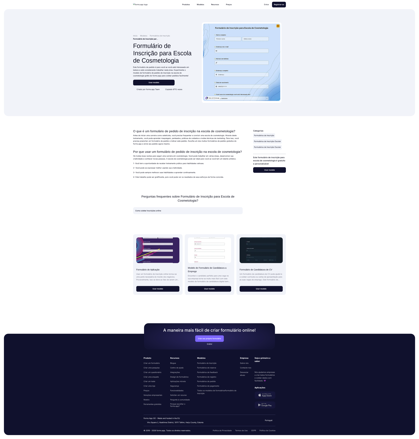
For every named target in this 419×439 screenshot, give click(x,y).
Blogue (173, 363)
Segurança (174, 386)
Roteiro (146, 400)
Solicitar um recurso (178, 395)
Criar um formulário (152, 363)
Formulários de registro (206, 377)
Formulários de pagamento (208, 386)
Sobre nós (244, 363)
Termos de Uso (241, 430)
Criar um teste (149, 381)
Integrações (175, 372)
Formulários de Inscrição (264, 135)
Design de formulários (179, 377)
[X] (266, 367)
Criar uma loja (149, 386)
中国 (268, 414)
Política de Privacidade (222, 430)
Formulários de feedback (207, 372)
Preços (146, 390)
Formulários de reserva (206, 368)
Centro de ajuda (176, 368)
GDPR (253, 430)
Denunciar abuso (244, 373)
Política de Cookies (267, 430)
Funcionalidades (176, 390)
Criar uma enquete (151, 377)
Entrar (266, 4)
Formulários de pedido (206, 381)
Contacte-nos (245, 368)
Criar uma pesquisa (152, 368)
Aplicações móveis (178, 381)
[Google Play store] (265, 405)
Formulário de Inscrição (206, 363)
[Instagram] (261, 367)
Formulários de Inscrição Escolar (267, 141)
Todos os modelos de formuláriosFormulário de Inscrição (216, 391)
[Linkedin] (256, 367)
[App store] (265, 396)
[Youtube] (270, 367)
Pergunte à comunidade (180, 400)
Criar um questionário (152, 372)
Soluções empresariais (153, 395)
